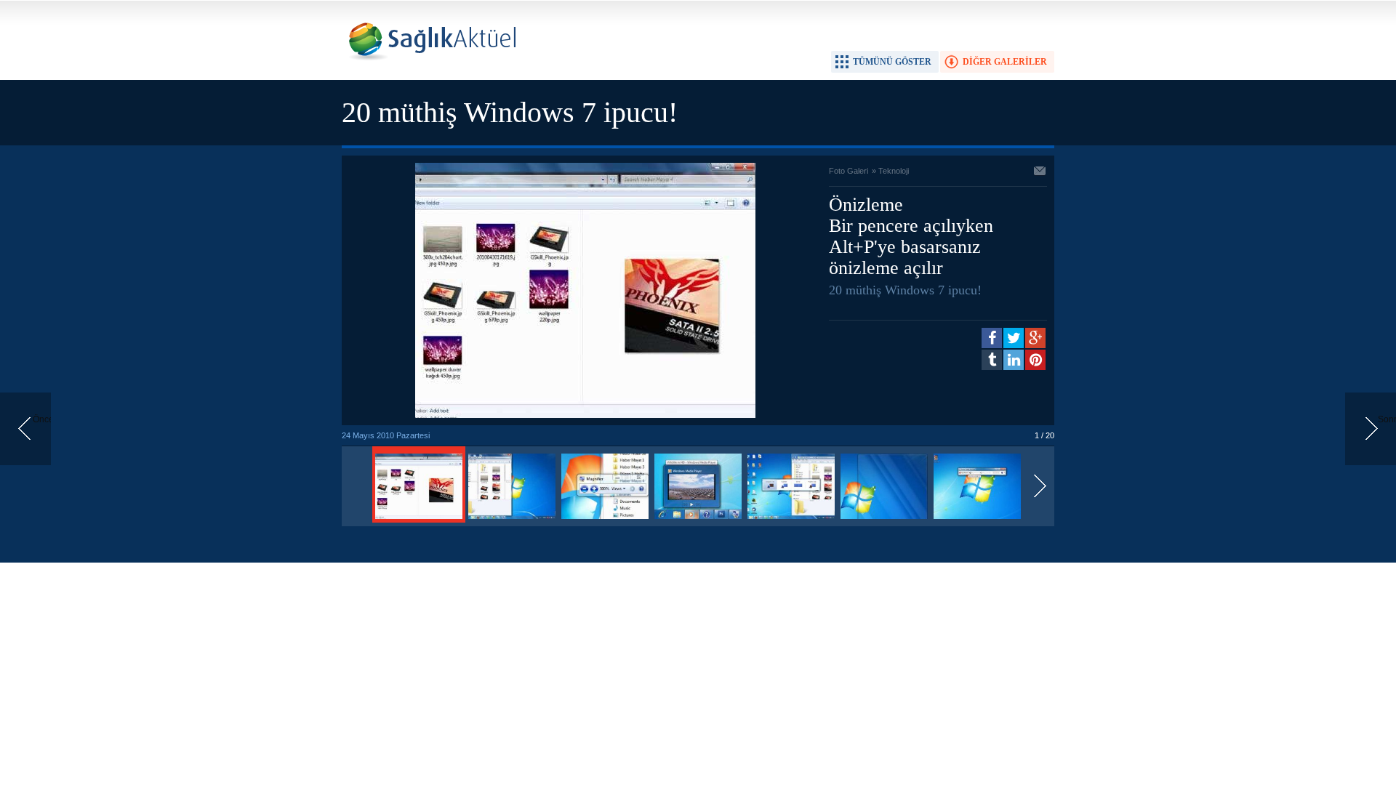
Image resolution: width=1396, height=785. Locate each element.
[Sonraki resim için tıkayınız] (585, 415)
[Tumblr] (992, 360)
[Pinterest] (1035, 360)
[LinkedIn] (1013, 360)
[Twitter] (1013, 338)
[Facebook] (992, 338)
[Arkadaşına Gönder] (1040, 172)
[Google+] (1035, 338)
